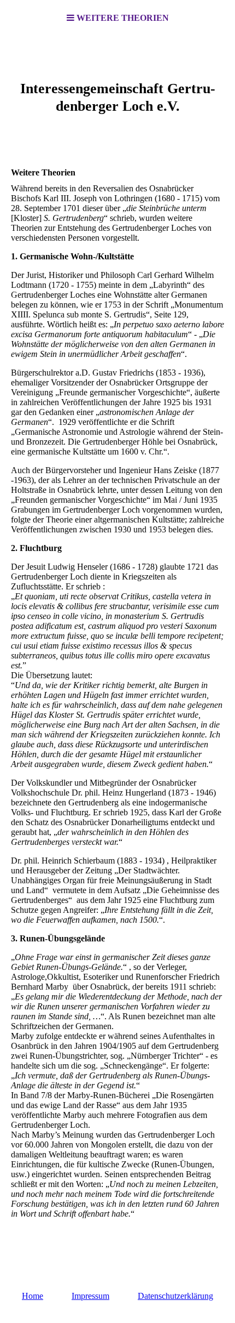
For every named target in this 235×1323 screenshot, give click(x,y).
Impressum (90, 1296)
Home (32, 1296)
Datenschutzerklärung (175, 1296)
